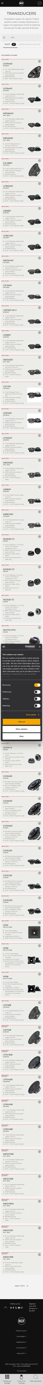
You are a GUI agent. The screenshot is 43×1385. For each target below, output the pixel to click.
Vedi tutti (20, 1286)
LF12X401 (7, 438)
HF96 (5, 948)
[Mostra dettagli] (34, 71)
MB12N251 (8, 138)
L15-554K (7, 285)
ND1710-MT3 (9, 630)
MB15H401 (8, 260)
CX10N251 (8, 826)
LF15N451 (7, 88)
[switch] (37, 692)
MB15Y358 (8, 1257)
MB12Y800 (8, 1204)
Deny (21, 736)
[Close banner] (39, 647)
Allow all (21, 722)
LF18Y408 (8, 1104)
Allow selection (21, 729)
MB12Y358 (8, 1179)
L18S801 (7, 211)
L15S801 (7, 335)
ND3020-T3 (8, 569)
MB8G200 (8, 514)
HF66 (5, 976)
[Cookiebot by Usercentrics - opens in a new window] (26, 646)
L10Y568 (7, 1005)
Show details (31, 715)
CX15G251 (7, 850)
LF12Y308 (7, 1055)
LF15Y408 (7, 1079)
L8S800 (7, 489)
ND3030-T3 (8, 539)
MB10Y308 (8, 1154)
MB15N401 (8, 113)
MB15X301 (8, 360)
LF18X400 (8, 186)
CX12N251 (7, 801)
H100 (5, 925)
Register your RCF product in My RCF (33, 1307)
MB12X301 (8, 463)
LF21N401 (7, 64)
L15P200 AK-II (10, 310)
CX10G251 (7, 900)
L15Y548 (7, 1030)
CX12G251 (7, 875)
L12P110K (7, 413)
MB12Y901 (8, 1230)
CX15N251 (7, 776)
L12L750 (7, 386)
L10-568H (7, 163)
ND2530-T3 (8, 599)
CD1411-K (7, 747)
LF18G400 (8, 235)
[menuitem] (21, 1371)
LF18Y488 (8, 1129)
